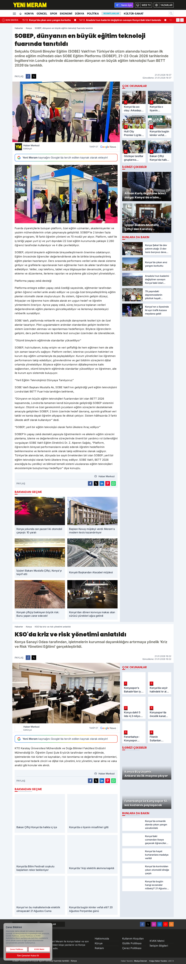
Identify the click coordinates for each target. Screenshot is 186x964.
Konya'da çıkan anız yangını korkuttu (46, 20)
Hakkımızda (102, 938)
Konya (29, 13)
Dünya (79, 13)
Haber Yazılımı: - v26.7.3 (147, 961)
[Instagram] (154, 924)
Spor (53, 13)
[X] (148, 924)
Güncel (42, 13)
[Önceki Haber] (178, 20)
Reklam (99, 948)
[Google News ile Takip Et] (108, 147)
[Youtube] (165, 924)
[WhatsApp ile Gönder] (113, 483)
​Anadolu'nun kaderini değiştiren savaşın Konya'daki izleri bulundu (120, 20)
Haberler (19, 28)
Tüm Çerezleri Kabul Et (28, 955)
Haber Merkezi (31, 147)
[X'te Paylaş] (34, 76)
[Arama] (171, 13)
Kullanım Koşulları (133, 938)
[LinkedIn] (159, 924)
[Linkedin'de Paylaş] (102, 483)
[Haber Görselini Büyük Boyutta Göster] (66, 112)
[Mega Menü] (14, 13)
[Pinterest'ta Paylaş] (107, 483)
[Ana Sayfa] (20, 14)
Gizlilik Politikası (132, 943)
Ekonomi (66, 13)
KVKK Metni (157, 940)
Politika (93, 13)
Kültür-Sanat (134, 13)
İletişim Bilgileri (159, 945)
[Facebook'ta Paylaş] (28, 76)
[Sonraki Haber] (182, 20)
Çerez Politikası (131, 948)
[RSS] (171, 924)
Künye (99, 943)
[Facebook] (142, 924)
